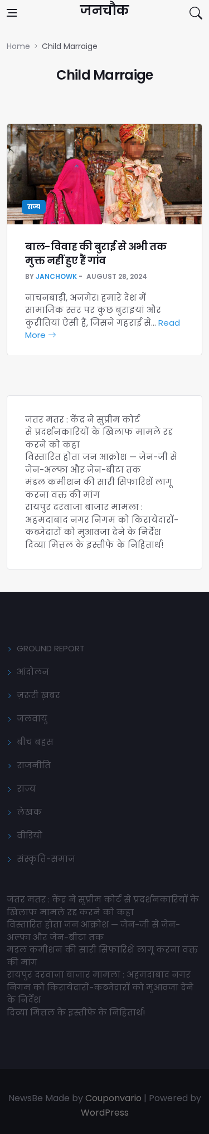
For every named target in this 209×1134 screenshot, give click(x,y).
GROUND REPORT (51, 648)
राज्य (33, 207)
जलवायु (32, 718)
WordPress (105, 1112)
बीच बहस (35, 742)
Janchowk (56, 276)
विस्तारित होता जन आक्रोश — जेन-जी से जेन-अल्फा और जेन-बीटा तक (101, 463)
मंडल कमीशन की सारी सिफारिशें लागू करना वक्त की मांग (98, 488)
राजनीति (34, 765)
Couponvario (113, 1098)
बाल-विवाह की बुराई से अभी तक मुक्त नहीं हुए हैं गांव (95, 253)
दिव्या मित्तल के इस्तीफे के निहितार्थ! (94, 545)
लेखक (29, 812)
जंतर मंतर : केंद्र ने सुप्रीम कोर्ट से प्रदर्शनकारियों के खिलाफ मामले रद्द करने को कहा (99, 432)
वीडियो (29, 835)
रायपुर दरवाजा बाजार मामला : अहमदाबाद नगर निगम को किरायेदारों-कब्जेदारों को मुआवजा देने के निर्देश (101, 519)
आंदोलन (33, 672)
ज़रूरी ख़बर (38, 695)
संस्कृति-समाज (46, 859)
